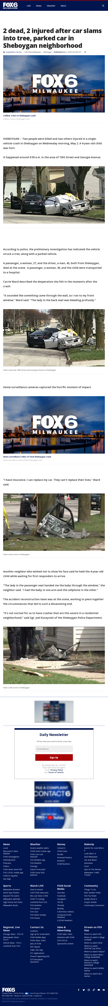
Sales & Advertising (64, 929)
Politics (6, 866)
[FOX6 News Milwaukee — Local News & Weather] (12, 6)
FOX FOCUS (62, 940)
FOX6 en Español (10, 875)
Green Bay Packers (11, 892)
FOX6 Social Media (64, 887)
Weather (35, 844)
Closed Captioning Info (40, 956)
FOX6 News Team (38, 940)
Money (61, 844)
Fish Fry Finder (90, 896)
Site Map (7, 879)
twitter (84, 990)
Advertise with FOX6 (65, 937)
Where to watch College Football (94, 938)
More (63, 5)
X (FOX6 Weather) (64, 920)
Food (86, 866)
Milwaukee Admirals (11, 899)
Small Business (63, 864)
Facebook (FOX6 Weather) (64, 916)
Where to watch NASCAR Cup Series (92, 947)
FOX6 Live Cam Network (36, 855)
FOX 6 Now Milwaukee (33, 52)
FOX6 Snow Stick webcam (37, 873)
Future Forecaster (37, 869)
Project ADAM (90, 902)
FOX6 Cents (62, 851)
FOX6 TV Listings (37, 899)
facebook (79, 990)
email (104, 990)
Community (91, 885)
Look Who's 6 (90, 853)
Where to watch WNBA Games (94, 969)
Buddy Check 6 (90, 899)
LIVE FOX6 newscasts (39, 892)
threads (94, 990)
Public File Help (36, 950)
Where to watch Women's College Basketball (91, 962)
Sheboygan (47, 52)
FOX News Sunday (38, 915)
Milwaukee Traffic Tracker (91, 873)
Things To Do (90, 889)
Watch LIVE (37, 885)
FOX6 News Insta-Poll (12, 869)
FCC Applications (37, 953)
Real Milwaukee (90, 856)
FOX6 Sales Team (64, 934)
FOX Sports (35, 908)
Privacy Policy (57, 770)
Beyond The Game (11, 896)
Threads (60, 905)
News (6, 844)
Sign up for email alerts (40, 934)
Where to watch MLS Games (93, 974)
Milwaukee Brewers (11, 889)
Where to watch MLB (93, 943)
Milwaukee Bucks (10, 905)
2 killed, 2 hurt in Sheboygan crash (19, 115)
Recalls (60, 854)
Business (61, 860)
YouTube (61, 892)
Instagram (61, 899)
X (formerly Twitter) (65, 911)
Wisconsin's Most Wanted (10, 852)
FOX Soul (34, 911)
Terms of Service (55, 772)
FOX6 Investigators (11, 856)
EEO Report (35, 947)
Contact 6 (61, 848)
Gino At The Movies (92, 869)
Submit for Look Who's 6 (94, 849)
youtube (99, 990)
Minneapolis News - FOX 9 (11, 938)
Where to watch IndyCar (94, 951)
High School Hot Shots (12, 902)
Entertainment (9, 860)
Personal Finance (64, 857)
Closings (33, 866)
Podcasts (7, 863)
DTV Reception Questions (36, 960)
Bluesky (60, 908)
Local (5, 848)
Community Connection (94, 905)
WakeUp (89, 844)
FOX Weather (35, 863)
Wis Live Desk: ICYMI (39, 896)
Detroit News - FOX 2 (12, 943)
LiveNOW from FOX (38, 902)
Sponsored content (65, 943)
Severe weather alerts (39, 848)
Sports (7, 885)
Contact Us (36, 927)
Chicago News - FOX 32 (13, 934)
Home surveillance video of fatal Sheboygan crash (27, 456)
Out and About (90, 860)
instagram (89, 990)
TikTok (60, 902)
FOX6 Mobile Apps (38, 937)
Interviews (88, 863)
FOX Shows (35, 918)
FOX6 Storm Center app (40, 851)
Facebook (61, 896)
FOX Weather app (37, 860)
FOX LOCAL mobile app (13, 872)
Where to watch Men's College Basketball (93, 955)
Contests (34, 931)
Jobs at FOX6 (35, 943)
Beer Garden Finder (92, 892)
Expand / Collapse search (103, 6)
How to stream (36, 889)
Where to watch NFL (93, 934)
